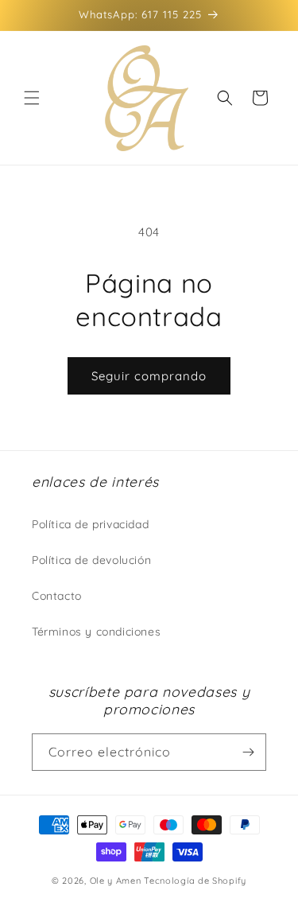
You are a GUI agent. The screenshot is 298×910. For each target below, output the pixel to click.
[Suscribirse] (247, 752)
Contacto (57, 596)
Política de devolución (91, 560)
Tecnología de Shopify (195, 880)
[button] (31, 97)
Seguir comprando (149, 375)
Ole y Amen (115, 880)
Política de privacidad (90, 524)
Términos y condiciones (96, 631)
